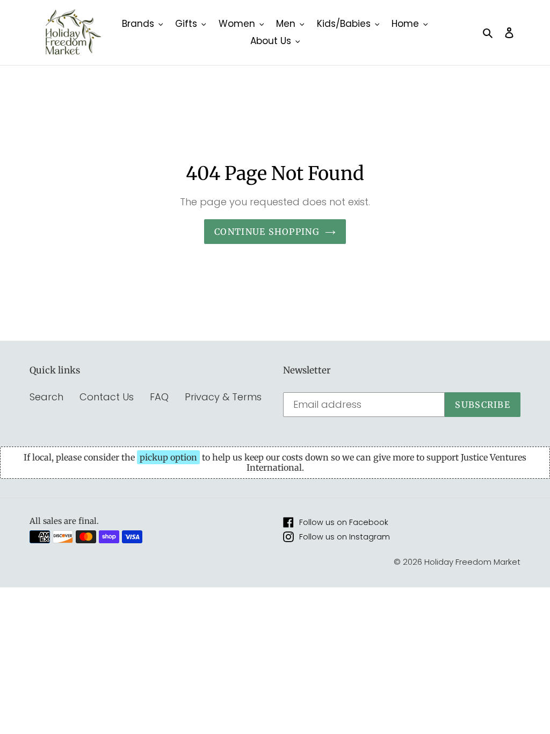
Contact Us (106, 397)
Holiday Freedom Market (472, 561)
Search (46, 397)
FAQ (159, 397)
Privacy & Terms (223, 397)
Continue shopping (267, 231)
